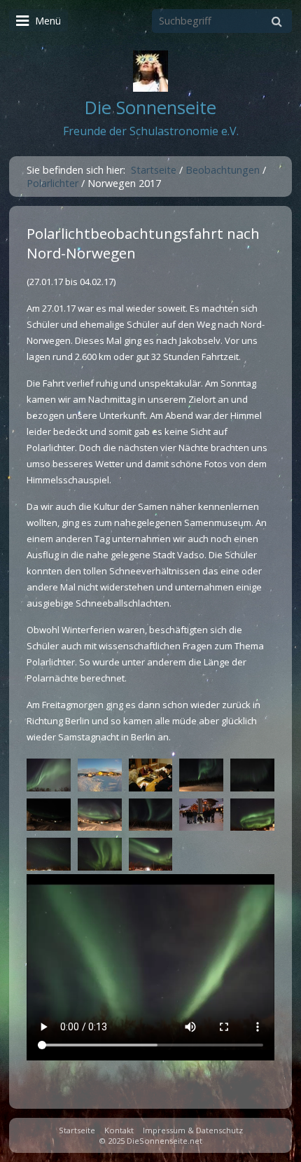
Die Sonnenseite (150, 107)
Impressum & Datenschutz (193, 1130)
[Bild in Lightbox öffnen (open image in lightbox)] (49, 775)
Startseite (153, 170)
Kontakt (119, 1130)
